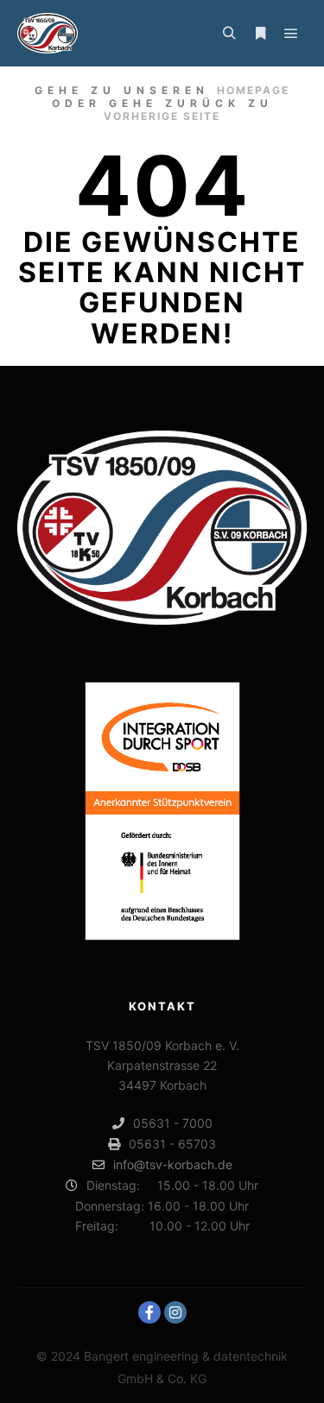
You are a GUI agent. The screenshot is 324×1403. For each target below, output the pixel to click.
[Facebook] (149, 1312)
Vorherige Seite (162, 116)
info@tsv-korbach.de (172, 1164)
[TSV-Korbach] (47, 33)
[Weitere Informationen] (260, 33)
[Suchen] (229, 33)
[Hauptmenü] (291, 33)
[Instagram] (175, 1312)
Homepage (253, 90)
